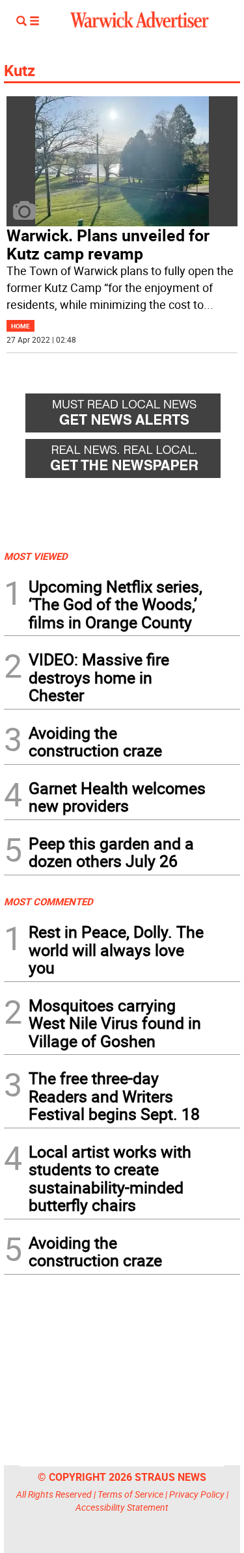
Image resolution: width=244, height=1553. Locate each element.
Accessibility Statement (122, 1507)
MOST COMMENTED (48, 901)
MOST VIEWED (36, 556)
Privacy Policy (196, 1494)
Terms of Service (130, 1494)
